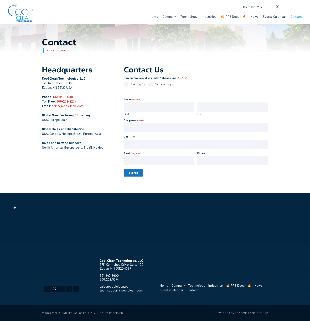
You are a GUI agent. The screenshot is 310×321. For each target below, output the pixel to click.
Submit (133, 173)
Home (164, 285)
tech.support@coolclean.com (121, 290)
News (258, 285)
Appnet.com (247, 313)
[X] (277, 7)
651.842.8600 (109, 275)
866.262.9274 (109, 279)
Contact (192, 290)
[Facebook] (270, 7)
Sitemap (262, 313)
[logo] (20, 12)
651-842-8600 (63, 97)
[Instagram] (284, 7)
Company (178, 285)
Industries (215, 285)
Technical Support (165, 84)
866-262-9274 (66, 101)
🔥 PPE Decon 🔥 (238, 285)
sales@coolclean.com (67, 106)
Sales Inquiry (138, 84)
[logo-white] (61, 243)
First (126, 114)
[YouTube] (298, 7)
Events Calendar (171, 290)
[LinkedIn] (291, 7)
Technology (196, 285)
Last (199, 114)
